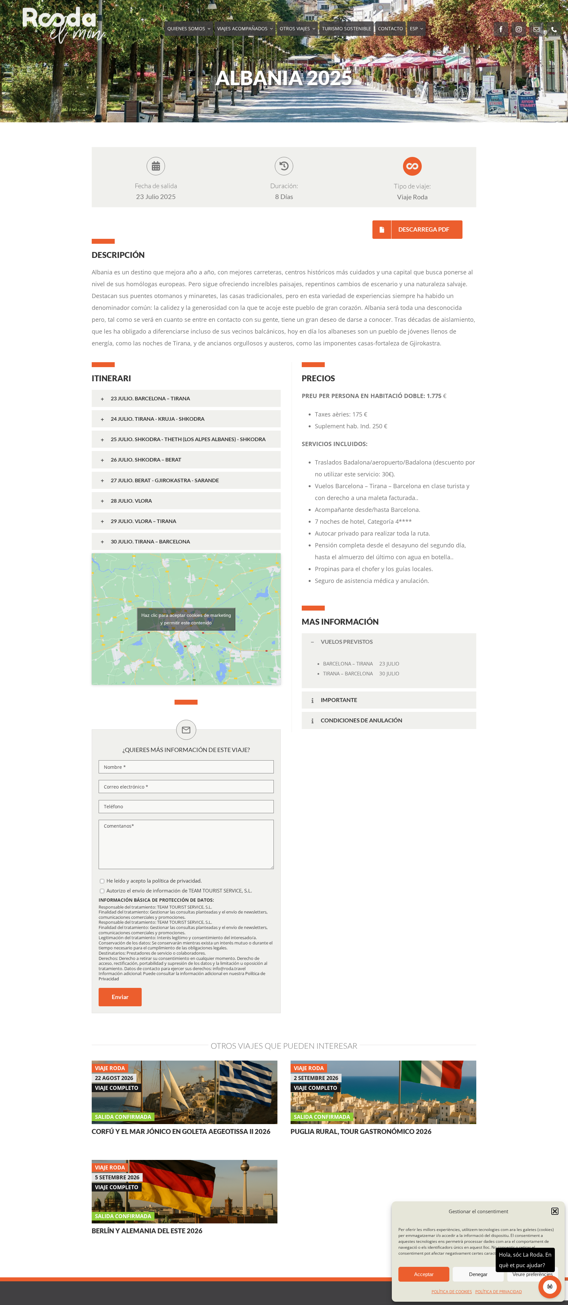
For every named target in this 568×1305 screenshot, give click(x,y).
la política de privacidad (174, 880)
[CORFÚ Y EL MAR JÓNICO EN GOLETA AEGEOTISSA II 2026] (184, 1066)
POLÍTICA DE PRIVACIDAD (498, 1291)
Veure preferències (532, 1274)
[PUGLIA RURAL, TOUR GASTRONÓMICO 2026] (383, 1066)
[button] (555, 1211)
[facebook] (501, 29)
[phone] (554, 29)
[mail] (536, 29)
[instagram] (518, 29)
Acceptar (424, 1274)
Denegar (478, 1274)
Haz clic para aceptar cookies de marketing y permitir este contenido (186, 619)
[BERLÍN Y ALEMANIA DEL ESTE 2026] (184, 1166)
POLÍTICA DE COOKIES (452, 1291)
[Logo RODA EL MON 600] (64, 9)
